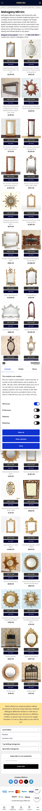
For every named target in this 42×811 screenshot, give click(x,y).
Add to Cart (10, 61)
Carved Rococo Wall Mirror (10, 330)
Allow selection (21, 439)
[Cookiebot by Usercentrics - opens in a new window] (31, 363)
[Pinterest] (21, 782)
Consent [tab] (7, 369)
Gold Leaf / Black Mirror (31, 508)
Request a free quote (9, 35)
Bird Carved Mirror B (10, 295)
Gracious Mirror (11, 656)
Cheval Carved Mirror (31, 330)
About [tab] (34, 369)
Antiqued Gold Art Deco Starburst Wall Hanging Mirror (10, 222)
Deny (21, 446)
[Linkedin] (31, 782)
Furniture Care (7, 738)
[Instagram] (11, 782)
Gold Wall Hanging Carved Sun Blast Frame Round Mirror (31, 620)
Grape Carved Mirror (31, 656)
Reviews (5, 734)
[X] (26, 782)
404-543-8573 (33, 35)
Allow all (21, 432)
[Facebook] (16, 782)
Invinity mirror (10, 691)
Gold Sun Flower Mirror (11, 581)
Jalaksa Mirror (31, 691)
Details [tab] (21, 369)
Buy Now (10, 64)
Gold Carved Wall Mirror (31, 472)
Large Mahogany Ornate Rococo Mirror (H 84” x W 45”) (11, 70)
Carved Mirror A (31, 295)
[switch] (37, 410)
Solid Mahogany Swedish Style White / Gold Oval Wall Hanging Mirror (31, 70)
